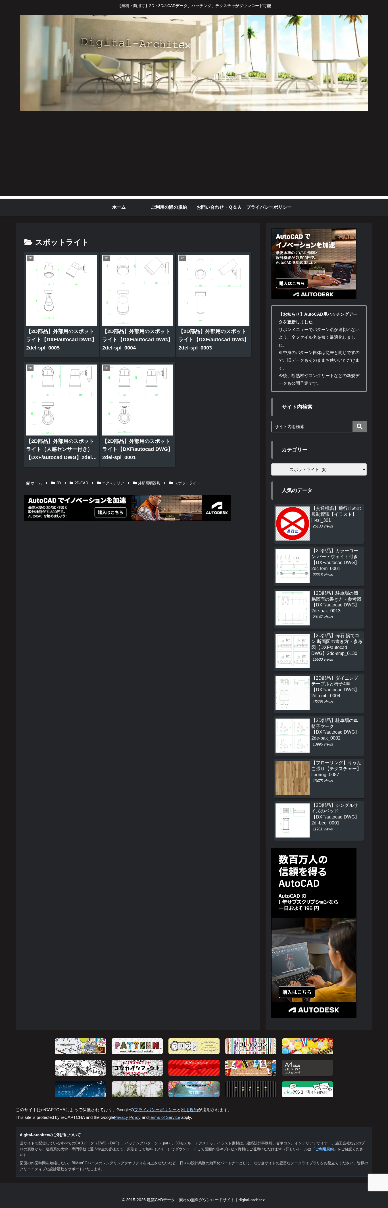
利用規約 (189, 1109)
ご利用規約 (324, 1149)
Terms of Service (164, 1117)
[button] (359, 426)
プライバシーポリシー (155, 1109)
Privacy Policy (127, 1117)
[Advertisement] (194, 156)
